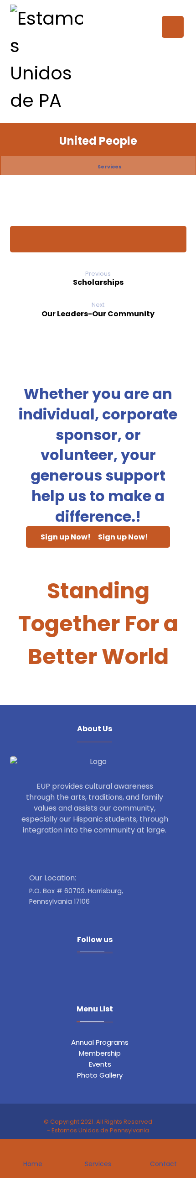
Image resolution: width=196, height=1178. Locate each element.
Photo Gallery (100, 1075)
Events (100, 1064)
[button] (173, 27)
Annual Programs (100, 1042)
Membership (100, 1053)
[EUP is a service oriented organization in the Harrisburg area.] (46, 59)
